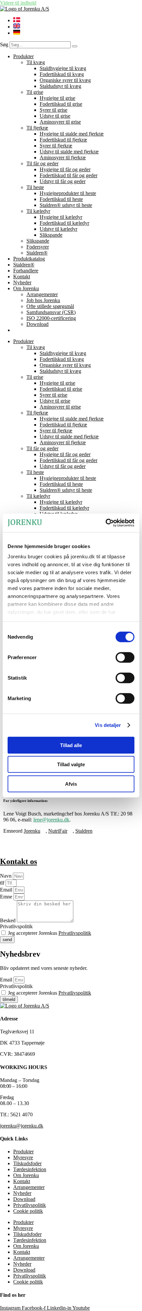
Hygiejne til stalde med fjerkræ (72, 134)
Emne (7, 896)
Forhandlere (25, 270)
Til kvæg (35, 62)
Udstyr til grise (55, 116)
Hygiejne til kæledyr (61, 217)
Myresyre (23, 1157)
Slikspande (51, 235)
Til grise (34, 92)
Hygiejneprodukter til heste (68, 193)
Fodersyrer (37, 247)
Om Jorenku (26, 288)
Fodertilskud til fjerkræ (63, 139)
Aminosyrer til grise (60, 122)
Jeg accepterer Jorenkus (49, 933)
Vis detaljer (108, 725)
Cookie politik (28, 1211)
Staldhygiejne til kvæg (63, 68)
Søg (4, 44)
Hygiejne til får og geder (65, 169)
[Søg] (74, 46)
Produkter (23, 56)
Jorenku (32, 831)
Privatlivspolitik (16, 926)
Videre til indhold (18, 3)
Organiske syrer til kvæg (65, 80)
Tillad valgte (71, 764)
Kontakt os (18, 861)
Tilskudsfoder (27, 1163)
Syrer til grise (53, 110)
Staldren (83, 831)
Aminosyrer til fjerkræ (63, 157)
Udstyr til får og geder (63, 181)
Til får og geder (42, 163)
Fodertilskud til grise (61, 104)
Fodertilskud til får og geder (68, 175)
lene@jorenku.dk (51, 819)
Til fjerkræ (37, 128)
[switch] (125, 657)
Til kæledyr (38, 211)
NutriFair (57, 831)
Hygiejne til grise (57, 98)
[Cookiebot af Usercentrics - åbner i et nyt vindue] (105, 523)
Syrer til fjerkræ (56, 145)
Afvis (71, 783)
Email (7, 890)
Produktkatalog (29, 258)
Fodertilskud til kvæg (62, 74)
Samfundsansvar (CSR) (51, 312)
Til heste (35, 187)
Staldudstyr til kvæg (60, 86)
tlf (3, 883)
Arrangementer (42, 294)
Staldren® (37, 253)
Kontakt (21, 276)
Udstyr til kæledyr (58, 229)
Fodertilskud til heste (61, 199)
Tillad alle (71, 745)
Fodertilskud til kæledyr (64, 223)
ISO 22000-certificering (51, 318)
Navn (6, 876)
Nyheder (22, 282)
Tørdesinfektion (29, 1169)
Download (37, 324)
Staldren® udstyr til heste (66, 205)
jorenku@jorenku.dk (21, 1126)
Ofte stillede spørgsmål (50, 306)
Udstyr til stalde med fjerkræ (69, 151)
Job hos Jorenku (43, 300)
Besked (8, 920)
